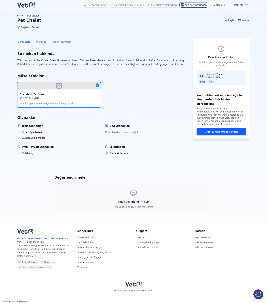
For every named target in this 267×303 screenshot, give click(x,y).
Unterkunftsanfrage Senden (221, 131)
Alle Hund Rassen (204, 247)
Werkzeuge (82, 267)
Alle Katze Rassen (204, 242)
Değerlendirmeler (61, 41)
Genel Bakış (24, 41)
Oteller (20, 15)
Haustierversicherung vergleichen (94, 252)
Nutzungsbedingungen (148, 242)
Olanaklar (41, 41)
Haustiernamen (85, 262)
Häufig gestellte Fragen (89, 257)
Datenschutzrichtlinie (147, 247)
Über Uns (141, 237)
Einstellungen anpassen (14, 301)
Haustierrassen (203, 237)
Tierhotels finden (85, 242)
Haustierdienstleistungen (90, 247)
